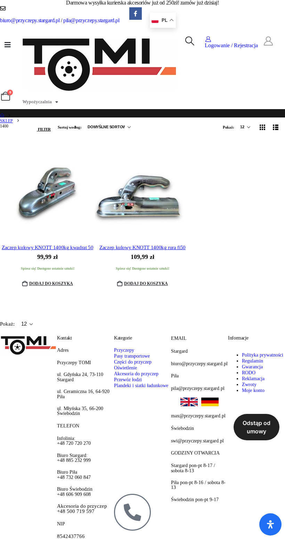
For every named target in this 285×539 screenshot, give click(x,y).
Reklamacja (253, 378)
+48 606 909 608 (74, 492)
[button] (189, 41)
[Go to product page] (47, 190)
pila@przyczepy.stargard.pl (91, 20)
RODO (248, 372)
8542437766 (71, 536)
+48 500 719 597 (82, 509)
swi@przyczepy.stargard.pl (197, 440)
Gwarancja (252, 366)
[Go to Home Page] (2, 116)
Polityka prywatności (262, 355)
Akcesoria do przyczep (136, 373)
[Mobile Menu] (7, 45)
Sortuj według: (70, 127)
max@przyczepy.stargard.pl (198, 415)
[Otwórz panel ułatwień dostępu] (270, 524)
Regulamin (252, 361)
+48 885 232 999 (74, 458)
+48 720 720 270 (74, 441)
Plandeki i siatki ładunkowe (141, 385)
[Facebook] (135, 13)
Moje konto (253, 390)
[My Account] (268, 41)
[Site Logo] (99, 63)
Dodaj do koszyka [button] (51, 283)
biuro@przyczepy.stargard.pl (29, 20)
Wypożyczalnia (37, 101)
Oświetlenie (125, 367)
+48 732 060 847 (74, 474)
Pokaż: (229, 127)
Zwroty (249, 384)
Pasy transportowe (132, 356)
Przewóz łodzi (128, 379)
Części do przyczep (133, 362)
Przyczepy (124, 350)
